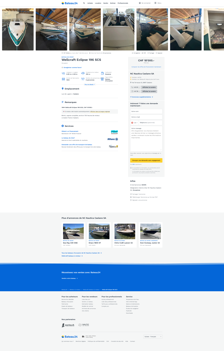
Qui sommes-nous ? (68, 341)
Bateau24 (64, 289)
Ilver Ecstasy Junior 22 (150, 243)
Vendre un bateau (87, 301)
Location (98, 3)
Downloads (129, 313)
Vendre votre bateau (69, 278)
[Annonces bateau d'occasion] (70, 3)
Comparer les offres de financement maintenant (146, 67)
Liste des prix (86, 299)
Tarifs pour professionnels (109, 304)
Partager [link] (151, 53)
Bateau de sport (68, 57)
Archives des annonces (89, 308)
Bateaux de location (132, 306)
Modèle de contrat (87, 306)
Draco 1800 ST (95, 243)
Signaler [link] (160, 53)
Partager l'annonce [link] (138, 194)
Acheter (90, 3)
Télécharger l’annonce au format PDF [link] (145, 197)
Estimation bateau (87, 304)
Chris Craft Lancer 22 (123, 243)
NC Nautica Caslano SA (142, 73)
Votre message (136, 128)
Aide (126, 341)
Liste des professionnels (109, 301)
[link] (73, 235)
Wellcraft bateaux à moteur (71, 256)
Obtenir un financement (70, 131)
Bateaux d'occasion (67, 301)
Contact (132, 341)
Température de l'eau (132, 299)
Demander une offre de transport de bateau (77, 144)
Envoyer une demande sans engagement (146, 160)
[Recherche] (84, 3)
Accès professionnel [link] (108, 299)
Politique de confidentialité (96, 341)
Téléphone (147, 122)
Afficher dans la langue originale (100, 111)
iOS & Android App (131, 301)
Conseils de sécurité (117, 341)
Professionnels (123, 3)
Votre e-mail (135, 117)
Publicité (128, 310)
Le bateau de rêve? (68, 138)
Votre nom (135, 111)
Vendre (105, 3)
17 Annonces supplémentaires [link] (140, 97)
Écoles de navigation (132, 308)
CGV (133, 164)
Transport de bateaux (68, 308)
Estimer (113, 3)
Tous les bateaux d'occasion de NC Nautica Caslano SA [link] (81, 253)
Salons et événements (132, 304)
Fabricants (65, 304)
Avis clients (85, 310)
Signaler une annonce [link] (139, 200)
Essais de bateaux (67, 306)
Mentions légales (81, 341)
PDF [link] (145, 53)
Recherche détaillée (68, 299)
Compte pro (105, 306)
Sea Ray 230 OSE (70, 243)
